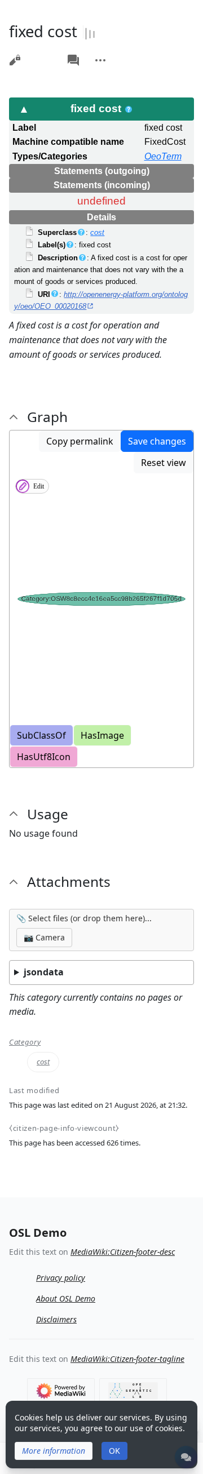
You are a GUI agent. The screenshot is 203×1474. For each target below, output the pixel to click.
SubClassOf (41, 735)
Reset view (163, 462)
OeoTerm (163, 156)
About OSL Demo (65, 1298)
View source (14, 60)
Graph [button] (47, 417)
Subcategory (36, 54)
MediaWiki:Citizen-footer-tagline (127, 1358)
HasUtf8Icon (43, 757)
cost (97, 232)
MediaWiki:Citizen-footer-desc (122, 1251)
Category (25, 1042)
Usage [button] (47, 814)
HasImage (102, 735)
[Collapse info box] (24, 109)
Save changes (157, 441)
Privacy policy (60, 1277)
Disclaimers (56, 1319)
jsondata (44, 972)
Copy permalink (79, 441)
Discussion (73, 60)
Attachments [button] (69, 881)
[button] (53, 1451)
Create (52, 54)
